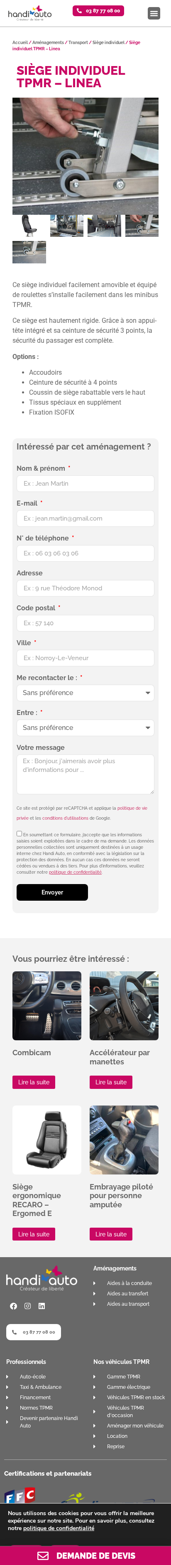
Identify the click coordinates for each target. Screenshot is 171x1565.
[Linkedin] (41, 1306)
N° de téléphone (44, 538)
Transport (78, 42)
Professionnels (26, 1362)
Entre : (28, 713)
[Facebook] (13, 1306)
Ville (25, 643)
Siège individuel (109, 42)
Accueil (20, 42)
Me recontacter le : (48, 678)
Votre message (41, 748)
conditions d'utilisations (65, 818)
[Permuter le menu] (154, 13)
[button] (98, 10)
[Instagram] (27, 1306)
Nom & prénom (42, 468)
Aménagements (48, 42)
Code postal (37, 608)
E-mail (28, 503)
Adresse (30, 573)
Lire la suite (33, 1082)
